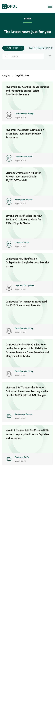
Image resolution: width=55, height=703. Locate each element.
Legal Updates (13, 48)
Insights (6, 75)
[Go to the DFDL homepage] (9, 6)
